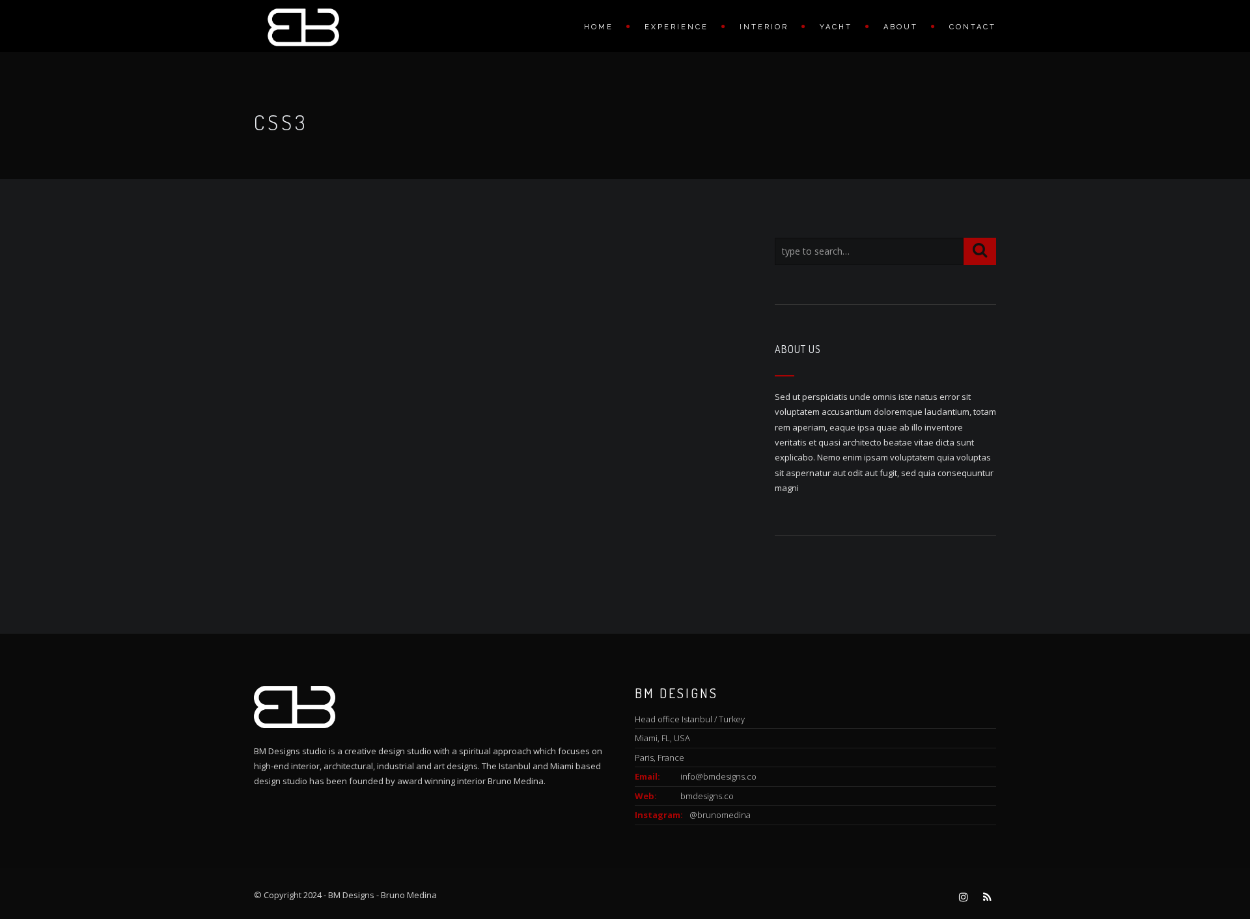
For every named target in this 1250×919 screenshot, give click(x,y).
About (900, 27)
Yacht (836, 27)
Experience (676, 27)
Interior (764, 27)
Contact (972, 27)
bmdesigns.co (707, 796)
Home (598, 27)
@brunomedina (720, 815)
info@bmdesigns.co (718, 776)
